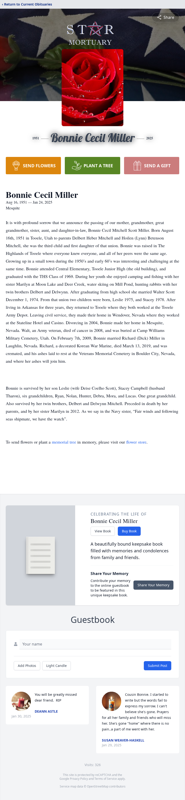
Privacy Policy (79, 779)
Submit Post (157, 665)
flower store (136, 442)
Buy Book (129, 531)
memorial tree (64, 442)
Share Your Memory (153, 585)
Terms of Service (105, 779)
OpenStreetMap (97, 786)
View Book (103, 531)
